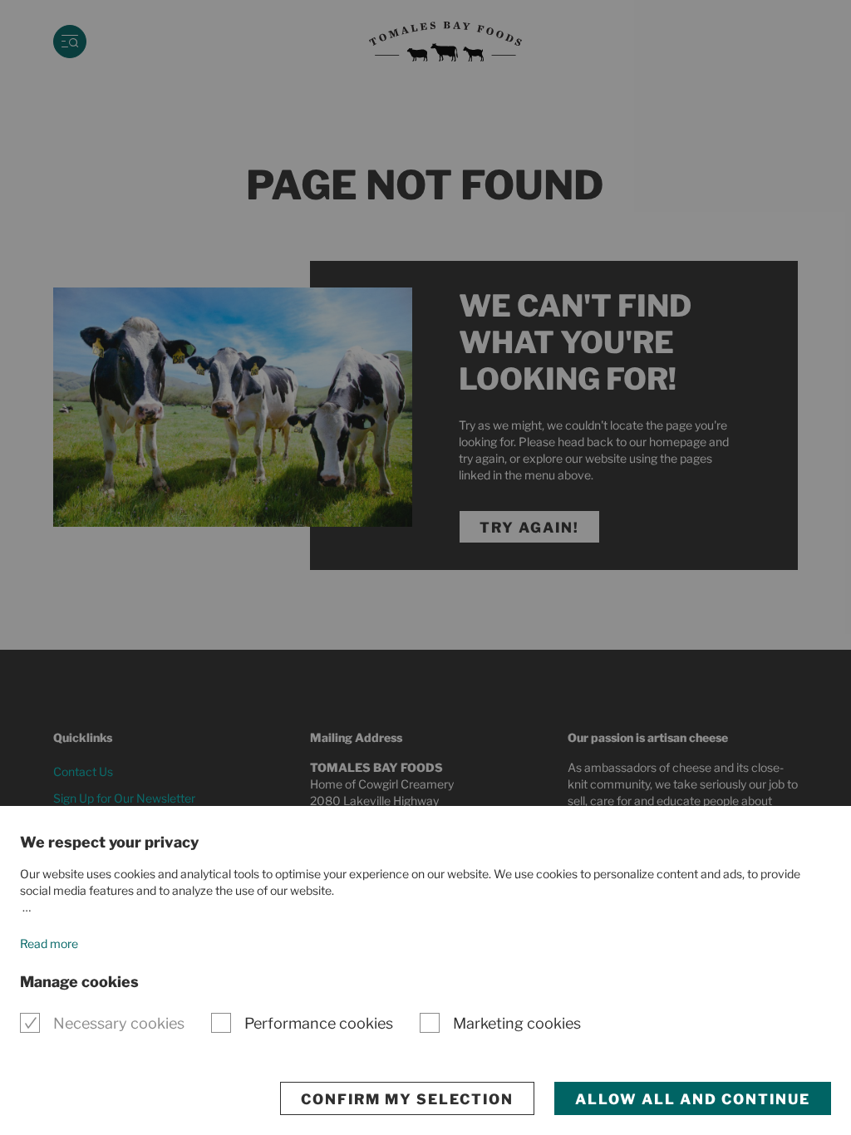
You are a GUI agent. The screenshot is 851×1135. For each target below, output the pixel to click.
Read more (49, 943)
